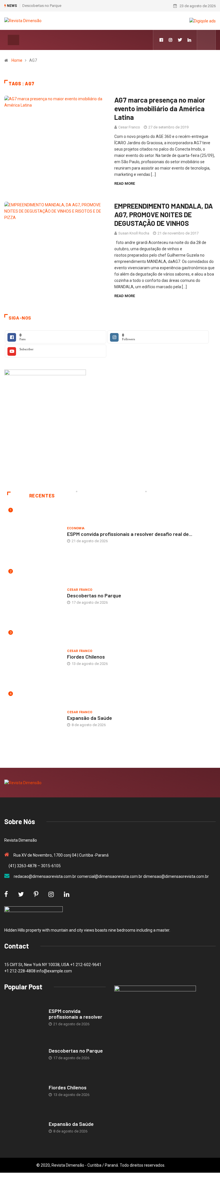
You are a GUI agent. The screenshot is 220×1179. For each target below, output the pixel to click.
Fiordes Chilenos (86, 656)
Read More (124, 183)
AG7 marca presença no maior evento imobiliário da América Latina (159, 108)
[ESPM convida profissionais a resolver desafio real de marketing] (23, 1017)
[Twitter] (180, 40)
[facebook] (161, 40)
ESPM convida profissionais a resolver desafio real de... (129, 534)
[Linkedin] (189, 40)
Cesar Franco (129, 127)
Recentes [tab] (42, 496)
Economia (76, 528)
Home (16, 60)
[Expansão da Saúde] (23, 1127)
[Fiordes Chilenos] (23, 1091)
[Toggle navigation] (13, 40)
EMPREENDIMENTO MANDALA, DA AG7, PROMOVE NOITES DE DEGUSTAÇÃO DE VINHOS (163, 214)
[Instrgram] (170, 40)
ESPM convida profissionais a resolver (75, 1014)
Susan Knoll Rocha (133, 233)
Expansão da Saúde (89, 718)
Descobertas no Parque (41, 5)
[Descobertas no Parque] (23, 1054)
